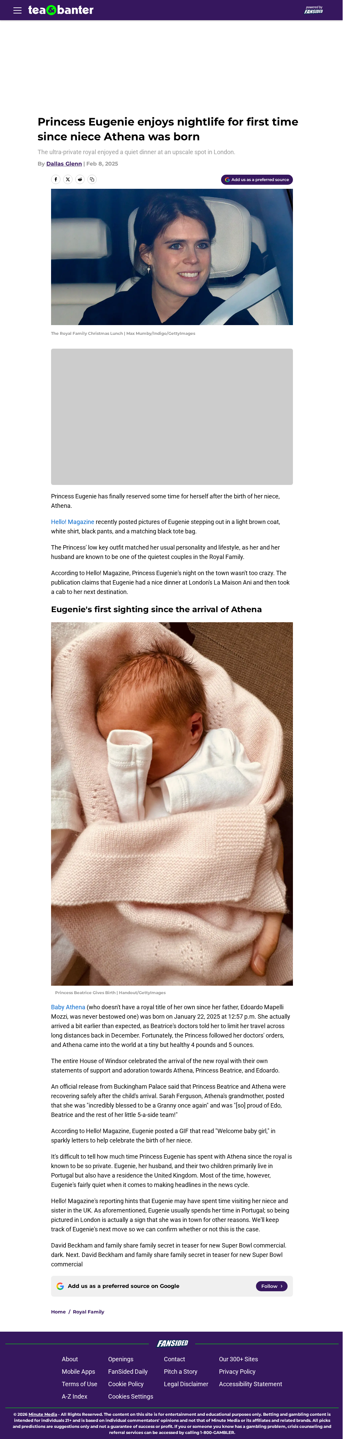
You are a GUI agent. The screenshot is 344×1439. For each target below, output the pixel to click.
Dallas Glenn (64, 164)
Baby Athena (68, 1007)
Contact (174, 1359)
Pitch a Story (181, 1371)
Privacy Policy (237, 1371)
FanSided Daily (128, 1371)
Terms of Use (79, 1384)
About (70, 1359)
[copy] (92, 179)
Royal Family (88, 1312)
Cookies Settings (130, 1396)
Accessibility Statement (250, 1384)
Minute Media (43, 1414)
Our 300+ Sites (238, 1359)
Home (58, 1312)
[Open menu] (17, 10)
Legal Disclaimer (186, 1384)
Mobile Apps (78, 1371)
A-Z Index (74, 1396)
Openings (120, 1359)
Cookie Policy (126, 1384)
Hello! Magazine (73, 521)
